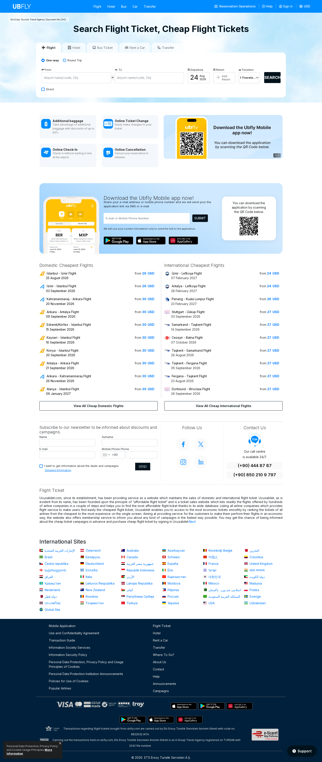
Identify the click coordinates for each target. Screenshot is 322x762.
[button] (304, 6)
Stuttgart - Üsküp (188, 312)
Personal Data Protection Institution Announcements (86, 674)
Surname (107, 437)
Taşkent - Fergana (189, 363)
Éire (170, 570)
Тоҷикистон (94, 603)
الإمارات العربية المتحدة (59, 550)
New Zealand (95, 590)
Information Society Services (69, 647)
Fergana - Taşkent (189, 376)
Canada (132, 557)
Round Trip (74, 60)
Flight (97, 6)
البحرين (254, 550)
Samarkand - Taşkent (191, 324)
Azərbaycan (176, 550)
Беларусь (92, 557)
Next (192, 521)
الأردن (130, 577)
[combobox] (106, 454)
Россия (173, 596)
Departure (196, 69)
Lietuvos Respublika (100, 583)
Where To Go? (163, 655)
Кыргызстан (176, 577)
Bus (123, 6)
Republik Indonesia (140, 570)
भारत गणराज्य (257, 570)
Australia (132, 550)
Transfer (150, 6)
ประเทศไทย (52, 603)
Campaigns (161, 691)
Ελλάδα (91, 570)
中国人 (213, 557)
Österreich (93, 550)
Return (220, 69)
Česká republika (56, 563)
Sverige (255, 596)
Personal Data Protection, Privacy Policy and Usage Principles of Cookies (86, 664)
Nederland (52, 590)
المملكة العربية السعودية (224, 596)
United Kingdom (260, 563)
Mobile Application (62, 626)
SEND (143, 466)
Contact (158, 669)
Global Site (52, 609)
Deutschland (94, 563)
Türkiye (132, 603)
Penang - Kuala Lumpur (193, 299)
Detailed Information (58, 470)
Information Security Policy (68, 655)
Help (269, 6)
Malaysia (255, 583)
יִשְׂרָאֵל (212, 570)
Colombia (256, 557)
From (48, 69)
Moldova (173, 583)
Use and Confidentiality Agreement (74, 633)
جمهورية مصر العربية (140, 563)
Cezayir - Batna (187, 337)
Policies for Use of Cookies (68, 681)
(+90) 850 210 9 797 (254, 474)
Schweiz (173, 557)
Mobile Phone (111, 449)
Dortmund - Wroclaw (191, 389)
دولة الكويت (257, 577)
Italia (88, 577)
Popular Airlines (60, 688)
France (213, 563)
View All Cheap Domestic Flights (99, 406)
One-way (52, 60)
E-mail (43, 449)
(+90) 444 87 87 (255, 465)
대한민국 (214, 577)
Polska (254, 590)
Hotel (111, 6)
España (172, 563)
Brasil (48, 557)
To (120, 69)
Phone (125, 449)
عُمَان (129, 590)
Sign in (288, 6)
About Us (159, 662)
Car (135, 6)
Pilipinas (173, 590)
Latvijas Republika (139, 583)
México (213, 583)
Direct (50, 89)
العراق (48, 577)
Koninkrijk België (220, 550)
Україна (173, 603)
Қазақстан (52, 583)
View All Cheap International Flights (223, 406)
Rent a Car (160, 640)
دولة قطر (50, 596)
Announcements (164, 684)
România (91, 596)
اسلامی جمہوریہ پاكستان (224, 590)
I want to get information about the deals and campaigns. (81, 466)
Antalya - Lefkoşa (188, 286)
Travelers (247, 69)
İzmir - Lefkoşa (187, 273)
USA (211, 603)
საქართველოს (55, 570)
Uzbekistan (257, 603)
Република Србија (140, 596)
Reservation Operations (237, 6)
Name (43, 437)
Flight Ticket (162, 626)
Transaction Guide (62, 640)
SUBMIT (200, 218)
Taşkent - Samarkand (191, 350)
